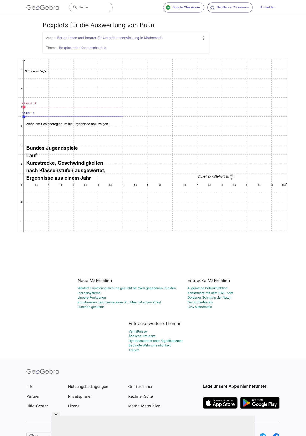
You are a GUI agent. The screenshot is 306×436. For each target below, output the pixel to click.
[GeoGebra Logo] (42, 7)
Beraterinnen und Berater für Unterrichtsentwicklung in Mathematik (110, 38)
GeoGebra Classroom (232, 7)
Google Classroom (186, 7)
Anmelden (267, 7)
